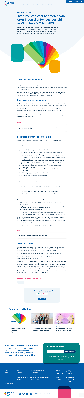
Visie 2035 (6, 375)
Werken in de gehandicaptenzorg (37, 370)
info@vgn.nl (59, 381)
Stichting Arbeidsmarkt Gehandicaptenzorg (39, 377)
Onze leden (19, 372)
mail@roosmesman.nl (37, 256)
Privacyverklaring (46, 393)
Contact (70, 1)
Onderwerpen (35, 4)
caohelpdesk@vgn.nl (72, 381)
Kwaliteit (21, 282)
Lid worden (19, 375)
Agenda (44, 4)
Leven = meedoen (34, 379)
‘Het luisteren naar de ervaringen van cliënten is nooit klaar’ (64, 329)
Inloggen (76, 1)
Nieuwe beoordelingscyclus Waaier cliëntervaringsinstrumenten (18, 330)
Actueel (23, 4)
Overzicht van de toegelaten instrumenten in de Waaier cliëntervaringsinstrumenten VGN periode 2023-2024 (41, 127)
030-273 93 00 (60, 379)
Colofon (54, 393)
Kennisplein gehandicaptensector (37, 375)
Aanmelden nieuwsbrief (9, 383)
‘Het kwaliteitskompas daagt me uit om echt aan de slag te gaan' (42, 329)
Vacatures (19, 379)
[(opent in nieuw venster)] (27, 394)
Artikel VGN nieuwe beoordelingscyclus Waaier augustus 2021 (35, 235)
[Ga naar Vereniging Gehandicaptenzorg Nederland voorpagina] (10, 3)
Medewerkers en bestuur (22, 377)
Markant (6, 381)
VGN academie (33, 372)
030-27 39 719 (71, 379)
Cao (28, 4)
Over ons (50, 4)
